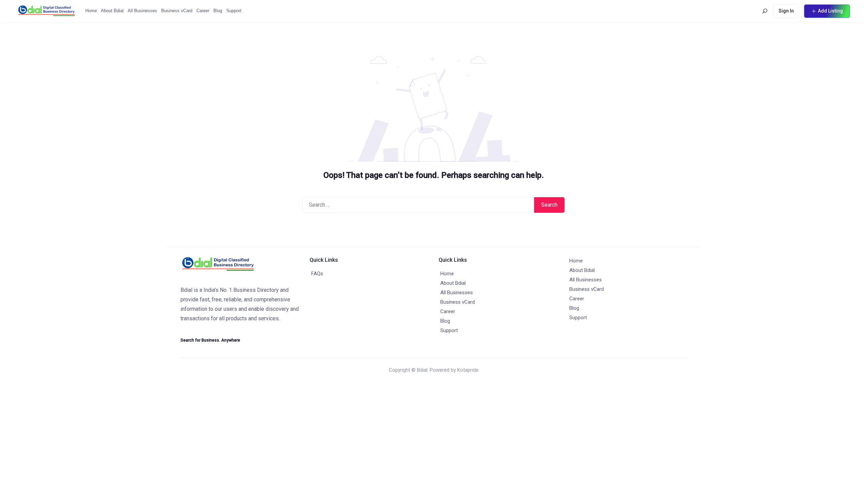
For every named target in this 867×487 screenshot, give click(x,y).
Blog (217, 10)
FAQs (317, 274)
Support (233, 10)
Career (202, 10)
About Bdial (112, 10)
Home (91, 10)
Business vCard (176, 10)
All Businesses (142, 10)
